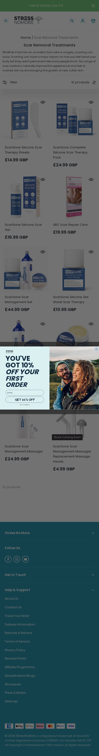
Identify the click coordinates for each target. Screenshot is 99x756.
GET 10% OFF (25, 399)
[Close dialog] (96, 348)
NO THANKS (25, 405)
